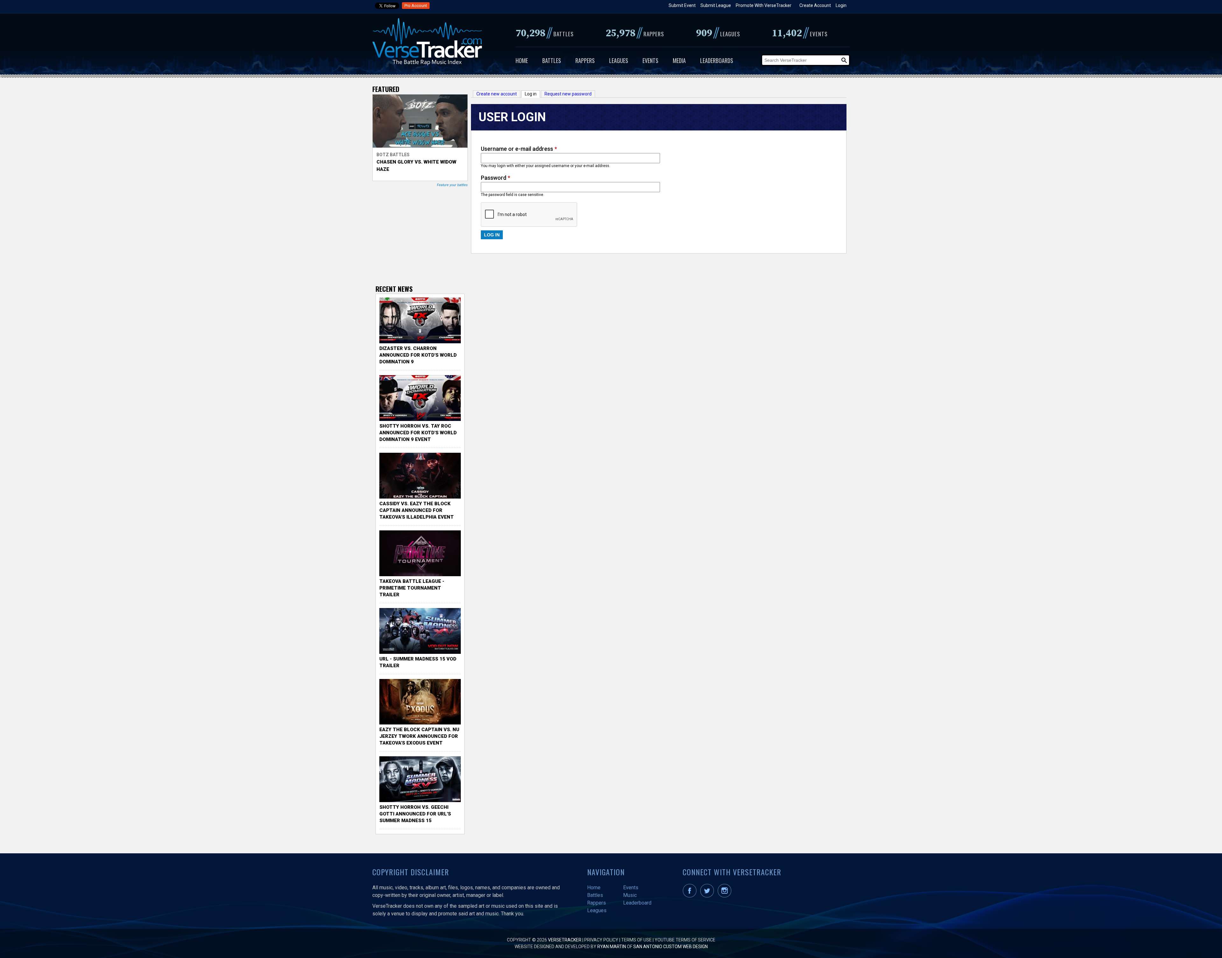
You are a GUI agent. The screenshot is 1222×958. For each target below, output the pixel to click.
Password (495, 177)
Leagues (618, 60)
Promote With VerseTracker (763, 5)
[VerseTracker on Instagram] (726, 896)
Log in (532, 93)
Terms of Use (636, 939)
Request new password (568, 93)
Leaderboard (637, 903)
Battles (551, 60)
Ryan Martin (611, 946)
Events (650, 60)
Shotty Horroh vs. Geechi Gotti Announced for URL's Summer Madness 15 (415, 813)
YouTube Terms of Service (685, 939)
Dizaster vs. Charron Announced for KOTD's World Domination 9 (418, 355)
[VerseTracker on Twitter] (708, 896)
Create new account (496, 93)
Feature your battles (452, 185)
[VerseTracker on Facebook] (691, 896)
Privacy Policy (601, 939)
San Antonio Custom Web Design (670, 946)
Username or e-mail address (519, 148)
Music (630, 895)
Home (522, 60)
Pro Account (415, 5)
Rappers (585, 60)
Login (841, 5)
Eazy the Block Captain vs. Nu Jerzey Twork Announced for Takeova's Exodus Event (419, 736)
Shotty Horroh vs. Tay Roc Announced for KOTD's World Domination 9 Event (418, 432)
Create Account (815, 5)
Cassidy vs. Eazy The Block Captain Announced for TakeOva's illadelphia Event (416, 510)
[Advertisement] (423, 236)
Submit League (715, 5)
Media (679, 60)
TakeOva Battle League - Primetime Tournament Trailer (411, 588)
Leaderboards (716, 60)
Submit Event (682, 5)
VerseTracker (564, 939)
